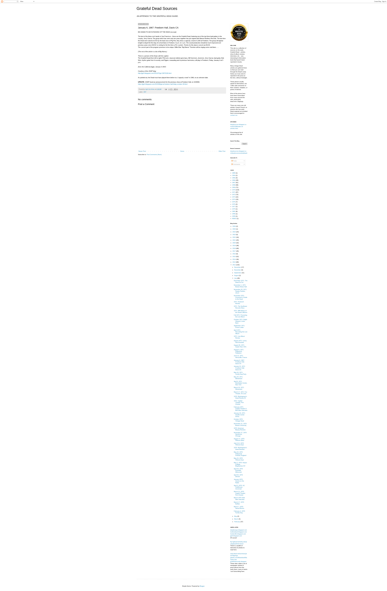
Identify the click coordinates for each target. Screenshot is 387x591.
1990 (233, 214)
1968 (233, 185)
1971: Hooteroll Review (239, 302)
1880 (233, 173)
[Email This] (169, 89)
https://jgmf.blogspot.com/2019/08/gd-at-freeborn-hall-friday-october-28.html (162, 84)
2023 (234, 234)
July (235, 278)
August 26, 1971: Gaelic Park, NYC (240, 346)
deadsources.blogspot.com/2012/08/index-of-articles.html (238, 126)
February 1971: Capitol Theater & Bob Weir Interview (240, 408)
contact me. (234, 115)
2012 (234, 265)
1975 (233, 202)
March (236, 519)
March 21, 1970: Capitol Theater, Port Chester (240, 493)
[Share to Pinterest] (177, 89)
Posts (235, 161)
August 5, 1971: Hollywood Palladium (239, 351)
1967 (144, 92)
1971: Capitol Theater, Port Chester (239, 402)
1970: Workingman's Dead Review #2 (240, 397)
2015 (234, 256)
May (235, 516)
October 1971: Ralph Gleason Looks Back (240, 321)
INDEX (234, 218)
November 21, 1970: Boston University (240, 424)
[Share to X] (173, 89)
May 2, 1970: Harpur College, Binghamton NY (240, 464)
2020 (234, 243)
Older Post (222, 151)
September (238, 273)
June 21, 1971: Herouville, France (240, 356)
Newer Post (142, 151)
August (236, 275)
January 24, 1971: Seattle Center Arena (239, 414)
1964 (233, 175)
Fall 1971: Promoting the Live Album (240, 316)
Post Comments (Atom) (154, 154)
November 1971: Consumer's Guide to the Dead (240, 297)
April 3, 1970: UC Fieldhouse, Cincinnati (239, 487)
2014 (234, 259)
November (237, 270)
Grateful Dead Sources (157, 8)
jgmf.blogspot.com (236, 536)
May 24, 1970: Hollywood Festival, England (240, 453)
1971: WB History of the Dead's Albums (240, 311)
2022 (234, 237)
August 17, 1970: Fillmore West (239, 439)
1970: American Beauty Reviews (240, 429)
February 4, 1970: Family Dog (239, 512)
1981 (233, 211)
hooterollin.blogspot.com (238, 534)
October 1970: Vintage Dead (239, 420)
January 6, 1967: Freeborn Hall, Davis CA (239, 361)
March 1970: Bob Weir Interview (239, 498)
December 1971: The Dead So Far (240, 281)
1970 (233, 190)
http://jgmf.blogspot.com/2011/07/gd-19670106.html (154, 73)
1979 (233, 209)
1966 (233, 180)
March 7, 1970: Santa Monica (239, 507)
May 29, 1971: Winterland (238, 377)
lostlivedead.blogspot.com (238, 532)
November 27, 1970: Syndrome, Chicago (240, 434)
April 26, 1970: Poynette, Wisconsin (238, 470)
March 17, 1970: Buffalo (239, 503)
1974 (233, 199)
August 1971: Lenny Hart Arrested (240, 341)
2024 (234, 232)
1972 (233, 194)
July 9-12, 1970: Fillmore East (239, 444)
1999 (233, 216)
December (237, 267)
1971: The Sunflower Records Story (240, 307)
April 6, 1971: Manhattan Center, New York (240, 383)
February (237, 521)
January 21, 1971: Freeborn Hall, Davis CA (239, 367)
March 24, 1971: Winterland (239, 388)
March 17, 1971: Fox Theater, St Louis (240, 392)
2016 (234, 254)
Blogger (202, 586)
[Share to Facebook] (175, 89)
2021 (234, 240)
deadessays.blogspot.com (238, 530)
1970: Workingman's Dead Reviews (240, 448)
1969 (233, 187)
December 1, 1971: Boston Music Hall (240, 286)
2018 (234, 248)
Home (182, 151)
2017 (234, 251)
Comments (236, 164)
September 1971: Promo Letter (239, 326)
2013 (234, 262)
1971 (233, 192)
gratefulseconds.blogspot (238, 561)
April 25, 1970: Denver (238, 475)
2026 (234, 226)
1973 (233, 197)
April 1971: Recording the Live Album (240, 331)
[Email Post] (165, 89)
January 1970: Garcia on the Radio (239, 481)
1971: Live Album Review (239, 337)
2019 (234, 245)
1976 (233, 204)
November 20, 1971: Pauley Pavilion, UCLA (240, 291)
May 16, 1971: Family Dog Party (240, 373)
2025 (234, 229)
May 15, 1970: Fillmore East (239, 459)
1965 (233, 178)
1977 (233, 206)
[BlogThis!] (171, 89)
